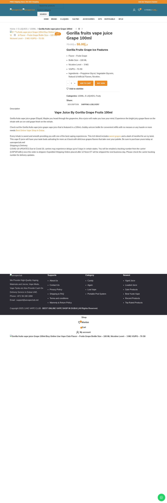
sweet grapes (115, 136)
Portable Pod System (97, 294)
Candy (90, 281)
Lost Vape (92, 289)
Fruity (98, 96)
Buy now (101, 83)
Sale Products (131, 289)
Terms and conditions (59, 298)
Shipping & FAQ (57, 294)
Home (12, 29)
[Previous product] (76, 28)
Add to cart (85, 83)
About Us (54, 281)
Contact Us (54, 285)
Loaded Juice (131, 285)
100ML (33, 29)
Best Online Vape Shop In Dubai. (30, 130)
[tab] (73, 104)
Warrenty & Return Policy (61, 303)
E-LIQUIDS (23, 29)
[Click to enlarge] (15, 35)
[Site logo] (16, 10)
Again (90, 285)
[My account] (134, 9)
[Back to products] (79, 28)
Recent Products (132, 298)
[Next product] (82, 28)
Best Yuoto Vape (132, 294)
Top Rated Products (134, 303)
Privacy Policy (56, 289)
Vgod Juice (130, 281)
